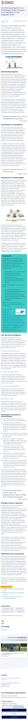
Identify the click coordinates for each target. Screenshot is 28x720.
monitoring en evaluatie (8, 611)
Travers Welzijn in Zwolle (12, 322)
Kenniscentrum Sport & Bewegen (11, 317)
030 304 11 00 (4, 679)
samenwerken (20, 611)
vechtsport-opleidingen (11, 569)
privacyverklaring (17, 706)
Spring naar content (6, 586)
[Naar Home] (7, 2)
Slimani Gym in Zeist (19, 324)
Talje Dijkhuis (4, 629)
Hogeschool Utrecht (20, 315)
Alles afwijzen (14, 717)
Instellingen (14, 713)
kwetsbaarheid (19, 608)
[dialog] (14, 709)
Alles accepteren (14, 710)
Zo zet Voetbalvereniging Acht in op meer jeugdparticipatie (13, 654)
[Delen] (2, 621)
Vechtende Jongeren (19, 588)
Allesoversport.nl (19, 615)
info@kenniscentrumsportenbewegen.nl (11, 678)
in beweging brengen (7, 608)
